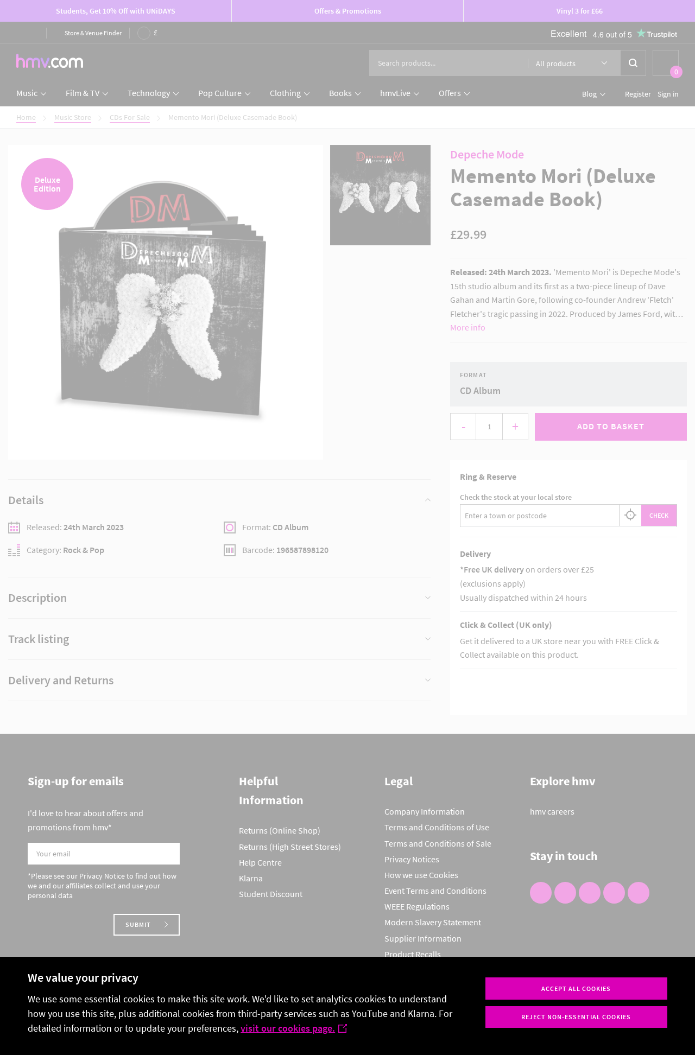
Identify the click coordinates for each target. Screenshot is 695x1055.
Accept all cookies (576, 988)
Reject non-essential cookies (576, 1017)
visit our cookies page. (288, 1028)
